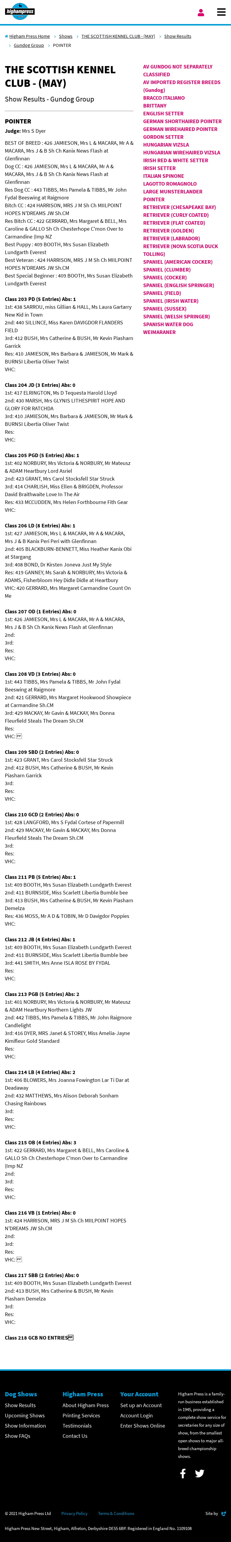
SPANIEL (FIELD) (162, 293)
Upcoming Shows (25, 1415)
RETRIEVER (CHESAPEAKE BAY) (179, 207)
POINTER (154, 199)
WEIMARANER (159, 332)
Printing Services (81, 1415)
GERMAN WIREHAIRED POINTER (180, 129)
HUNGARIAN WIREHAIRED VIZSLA (181, 152)
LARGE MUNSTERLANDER (172, 191)
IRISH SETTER (159, 168)
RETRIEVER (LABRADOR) (171, 238)
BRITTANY (154, 105)
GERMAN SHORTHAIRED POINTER (182, 121)
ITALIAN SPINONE (163, 175)
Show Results (177, 36)
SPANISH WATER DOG (168, 324)
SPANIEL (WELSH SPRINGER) (176, 316)
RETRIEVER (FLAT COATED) (174, 222)
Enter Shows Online (142, 1425)
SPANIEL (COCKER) (165, 277)
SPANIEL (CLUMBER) (167, 269)
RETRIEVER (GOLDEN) (168, 230)
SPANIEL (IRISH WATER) (171, 300)
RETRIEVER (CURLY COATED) (176, 214)
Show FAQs (17, 1435)
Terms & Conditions (116, 1513)
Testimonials (77, 1425)
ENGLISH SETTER (163, 113)
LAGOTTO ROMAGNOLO (170, 183)
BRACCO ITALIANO (164, 97)
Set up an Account (141, 1405)
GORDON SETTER (163, 136)
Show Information (25, 1425)
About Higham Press (86, 1405)
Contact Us (75, 1435)
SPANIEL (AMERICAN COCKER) (178, 261)
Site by (215, 1513)
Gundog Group (29, 45)
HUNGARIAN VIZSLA (166, 144)
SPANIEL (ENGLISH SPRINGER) (178, 285)
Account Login (136, 1415)
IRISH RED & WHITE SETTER (175, 160)
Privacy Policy (74, 1513)
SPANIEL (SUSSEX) (164, 308)
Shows (65, 36)
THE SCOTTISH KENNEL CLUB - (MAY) (118, 36)
